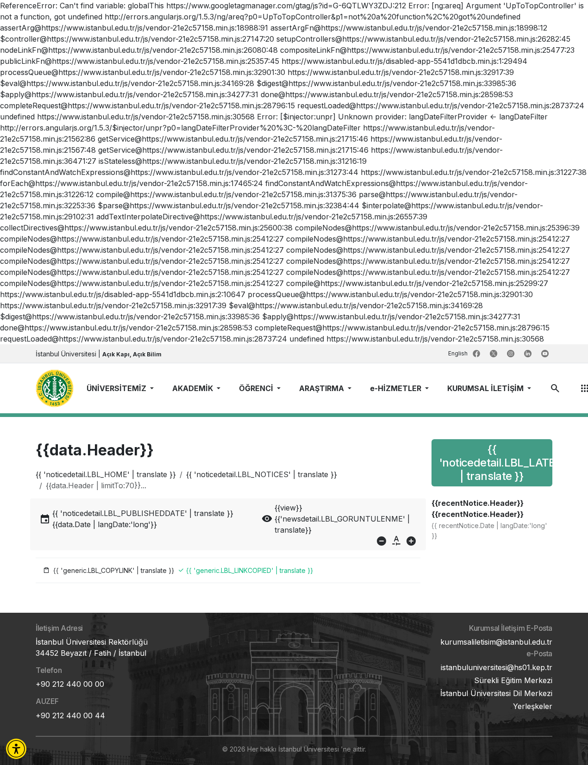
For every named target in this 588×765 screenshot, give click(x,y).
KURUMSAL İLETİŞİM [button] (486, 388)
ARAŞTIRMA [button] (322, 388)
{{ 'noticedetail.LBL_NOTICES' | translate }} (261, 474)
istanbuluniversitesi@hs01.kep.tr (496, 667)
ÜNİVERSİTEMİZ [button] (117, 388)
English (458, 353)
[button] (16, 749)
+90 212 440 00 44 (70, 715)
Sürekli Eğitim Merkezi (513, 680)
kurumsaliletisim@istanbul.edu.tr (496, 642)
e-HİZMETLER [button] (396, 388)
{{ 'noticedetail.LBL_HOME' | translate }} (106, 474)
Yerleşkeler (532, 706)
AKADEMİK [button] (193, 388)
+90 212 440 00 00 (70, 684)
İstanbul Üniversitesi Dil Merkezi (496, 693)
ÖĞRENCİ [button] (257, 388)
